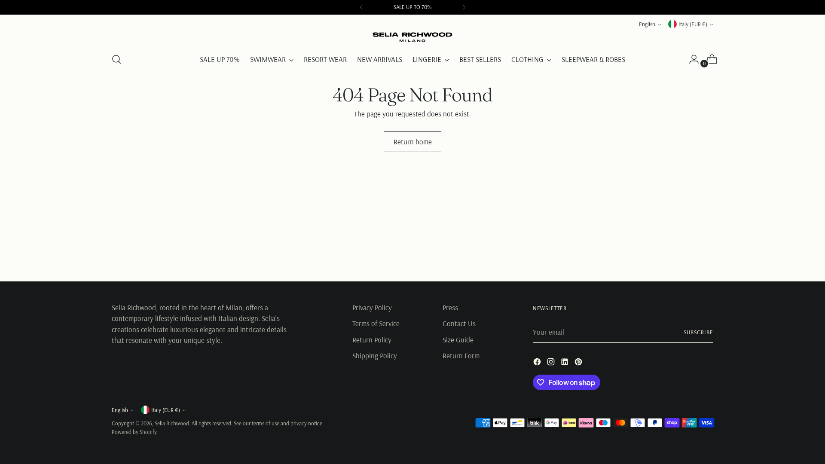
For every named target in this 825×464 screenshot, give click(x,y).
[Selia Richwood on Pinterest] (579, 363)
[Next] (464, 7)
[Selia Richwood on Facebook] (538, 363)
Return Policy (371, 339)
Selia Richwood (172, 423)
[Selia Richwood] (412, 37)
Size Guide (458, 339)
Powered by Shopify (134, 431)
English (647, 24)
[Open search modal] (116, 59)
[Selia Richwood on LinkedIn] (565, 363)
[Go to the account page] (690, 59)
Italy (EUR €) (692, 24)
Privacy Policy (372, 307)
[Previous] (361, 7)
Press (450, 307)
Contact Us (459, 323)
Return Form (461, 355)
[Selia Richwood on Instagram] (552, 363)
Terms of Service (376, 323)
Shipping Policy (374, 355)
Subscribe (698, 332)
